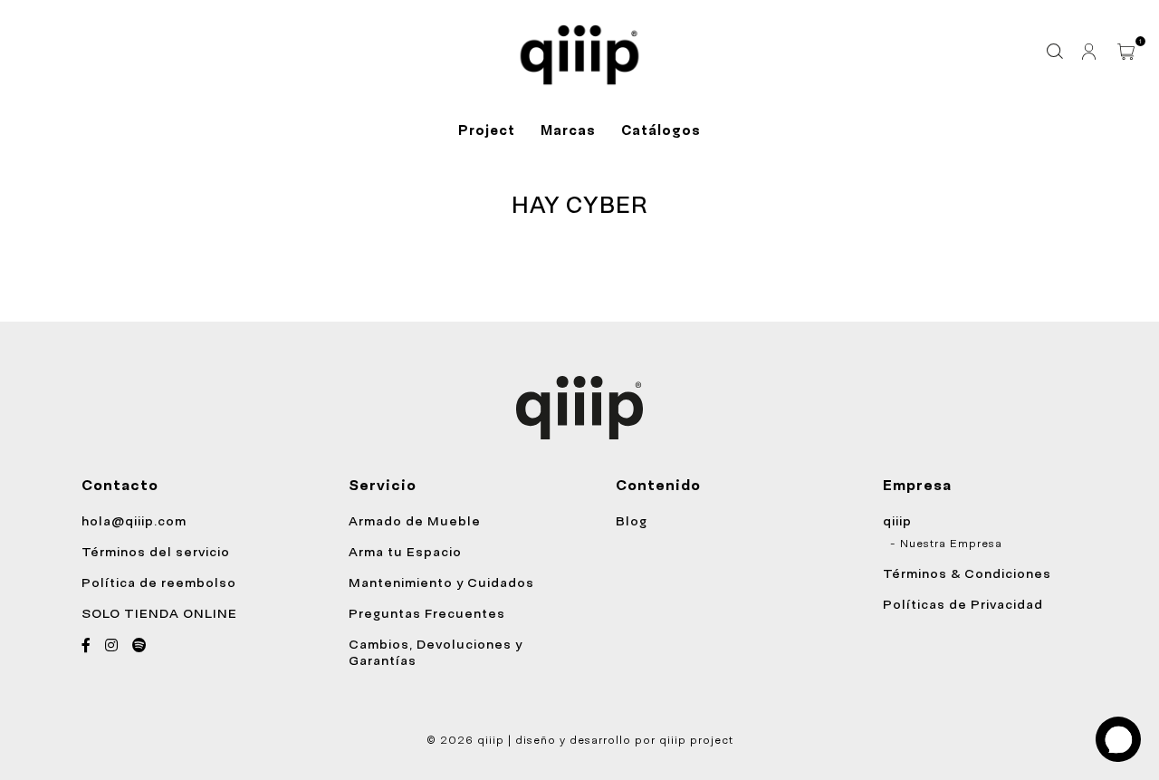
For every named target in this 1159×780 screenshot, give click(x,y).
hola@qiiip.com (134, 521)
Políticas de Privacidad (963, 604)
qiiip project (696, 740)
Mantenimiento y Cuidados (441, 582)
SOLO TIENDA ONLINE (159, 613)
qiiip (897, 521)
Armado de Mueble (415, 521)
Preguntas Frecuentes (427, 613)
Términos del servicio (155, 552)
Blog (631, 521)
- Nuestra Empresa (946, 543)
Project (486, 130)
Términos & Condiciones (967, 573)
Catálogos (661, 130)
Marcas (568, 130)
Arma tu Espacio (405, 552)
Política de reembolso (158, 582)
